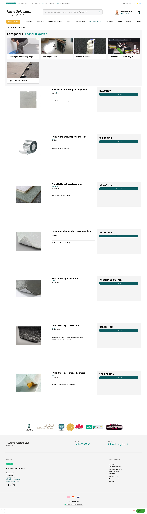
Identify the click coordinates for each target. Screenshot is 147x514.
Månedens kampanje (13, 22)
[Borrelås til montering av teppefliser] (28, 109)
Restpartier (109, 22)
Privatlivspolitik (78, 504)
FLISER (68, 22)
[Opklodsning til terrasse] (23, 70)
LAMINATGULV (29, 22)
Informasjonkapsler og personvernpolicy (115, 470)
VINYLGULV (40, 22)
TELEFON (77, 442)
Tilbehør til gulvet (95, 22)
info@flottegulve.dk (118, 444)
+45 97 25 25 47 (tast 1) (14, 479)
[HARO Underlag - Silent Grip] (28, 345)
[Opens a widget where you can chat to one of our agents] (140, 511)
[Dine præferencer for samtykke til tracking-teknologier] (3, 511)
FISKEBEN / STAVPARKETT (55, 22)
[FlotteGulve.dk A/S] (18, 11)
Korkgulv (129, 22)
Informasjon (127, 3)
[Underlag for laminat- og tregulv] (23, 46)
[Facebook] (8, 485)
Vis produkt (119, 94)
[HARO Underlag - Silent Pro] (28, 298)
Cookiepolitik (69, 504)
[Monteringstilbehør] (57, 46)
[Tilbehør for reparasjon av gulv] (124, 46)
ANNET (139, 22)
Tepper (120, 22)
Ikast (9, 464)
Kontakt (9, 459)
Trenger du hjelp (126, 12)
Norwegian (139, 3)
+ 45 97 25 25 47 (82, 444)
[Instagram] (14, 485)
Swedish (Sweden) (136, 3)
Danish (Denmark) (134, 3)
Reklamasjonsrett (114, 479)
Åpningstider (10, 478)
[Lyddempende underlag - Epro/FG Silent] (28, 250)
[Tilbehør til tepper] (90, 46)
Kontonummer (113, 476)
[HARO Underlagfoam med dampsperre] (28, 392)
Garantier (112, 474)
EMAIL (110, 442)
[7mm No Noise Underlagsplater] (28, 203)
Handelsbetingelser (115, 466)
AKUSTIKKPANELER (80, 22)
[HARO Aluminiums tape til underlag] (28, 156)
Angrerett (112, 464)
